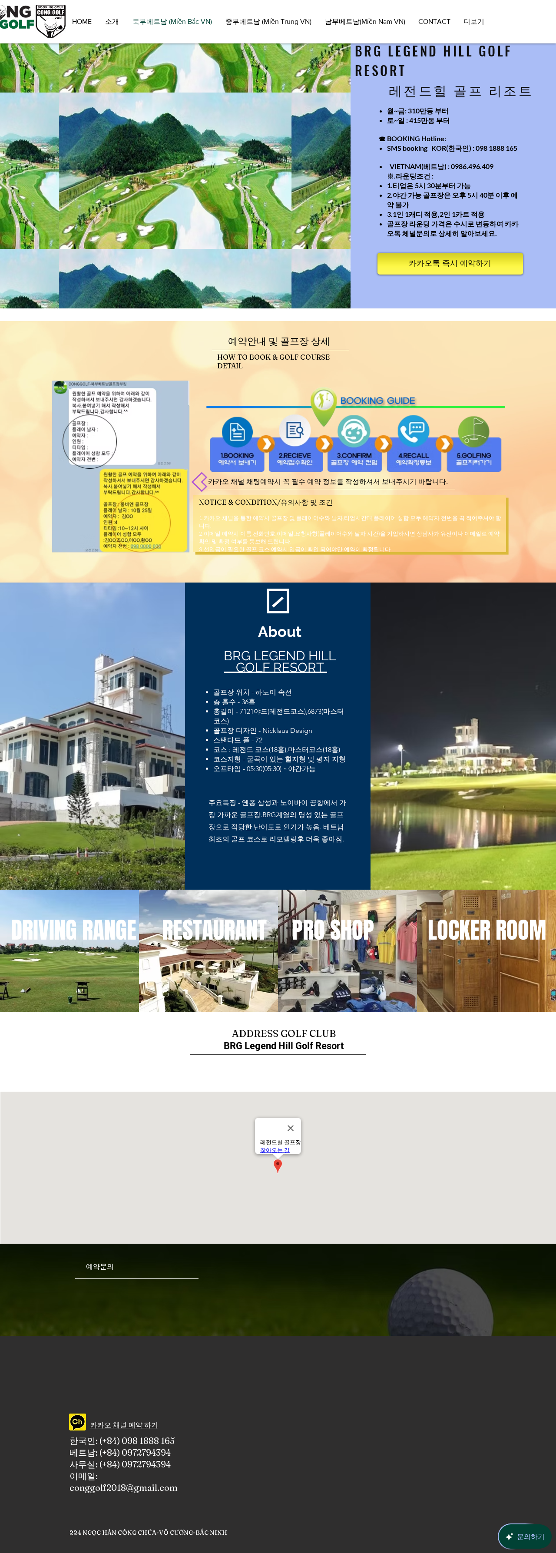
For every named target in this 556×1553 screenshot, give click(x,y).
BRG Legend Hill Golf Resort (284, 1045)
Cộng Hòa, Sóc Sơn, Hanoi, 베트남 (305, 1064)
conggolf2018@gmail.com (124, 1487)
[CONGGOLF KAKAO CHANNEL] (77, 1422)
